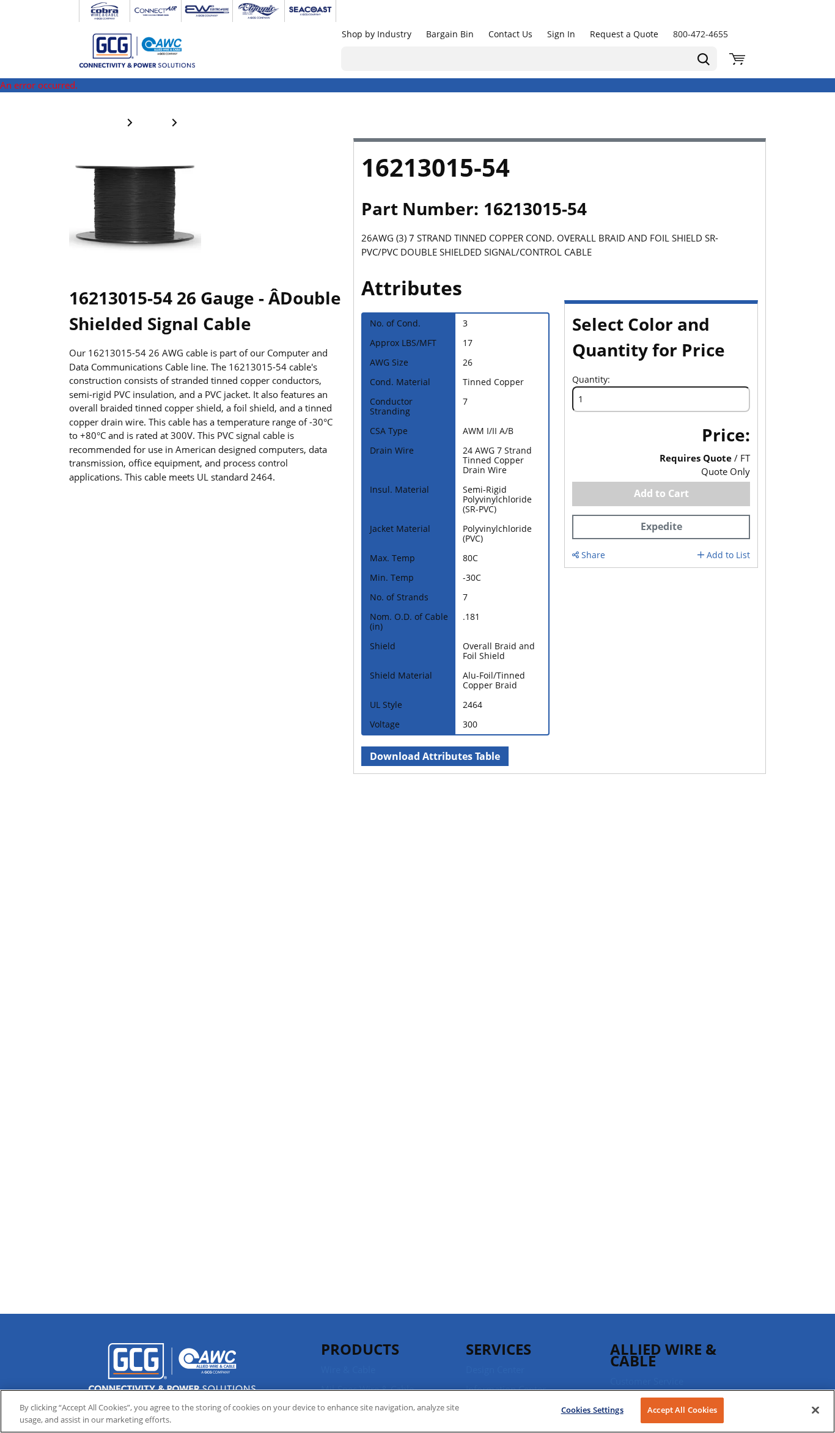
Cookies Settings (592, 1409)
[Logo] (172, 1369)
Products (360, 1349)
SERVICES (498, 1349)
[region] (417, 1411)
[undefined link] (104, 11)
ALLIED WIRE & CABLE (663, 1354)
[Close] (815, 1409)
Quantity (590, 380)
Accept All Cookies (682, 1409)
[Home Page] (150, 50)
